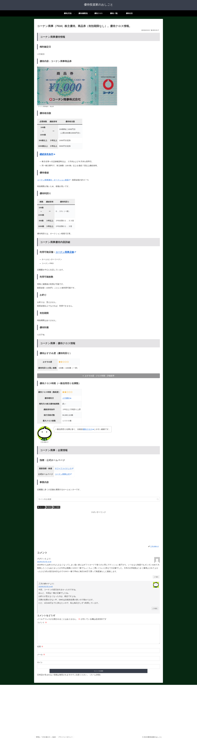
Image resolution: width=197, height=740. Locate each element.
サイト (40, 662)
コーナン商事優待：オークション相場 (53, 180)
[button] (158, 499)
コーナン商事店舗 (65, 252)
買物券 (49, 507)
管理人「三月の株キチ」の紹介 (46, 737)
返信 (157, 577)
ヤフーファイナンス (63, 468)
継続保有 (41, 507)
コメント (42, 622)
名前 (40, 646)
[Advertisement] (98, 528)
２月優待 (66, 398)
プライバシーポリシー (65, 737)
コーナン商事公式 (62, 474)
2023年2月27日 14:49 (45, 586)
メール (41, 655)
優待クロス (87, 429)
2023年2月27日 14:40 (44, 561)
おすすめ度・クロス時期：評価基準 (99, 376)
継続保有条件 (46, 154)
